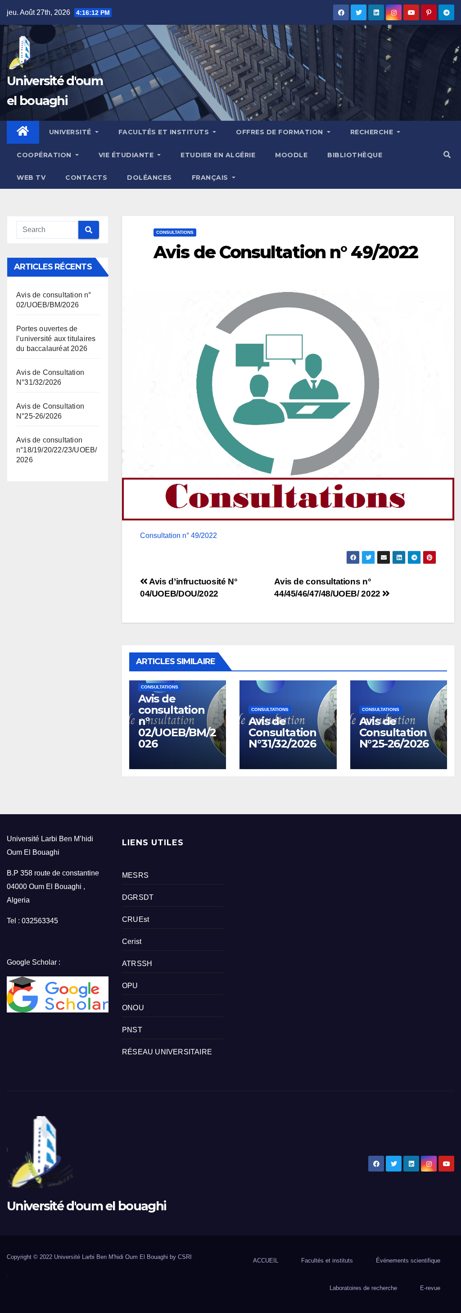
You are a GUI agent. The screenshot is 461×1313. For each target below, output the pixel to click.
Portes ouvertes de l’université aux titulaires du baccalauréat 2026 (55, 338)
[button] (447, 155)
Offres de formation (280, 132)
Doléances (149, 177)
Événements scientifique (408, 1260)
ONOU (133, 1008)
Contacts (86, 177)
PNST (132, 1030)
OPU (130, 985)
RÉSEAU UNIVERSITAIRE (167, 1052)
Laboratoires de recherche (363, 1288)
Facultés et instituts (327, 1260)
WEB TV (31, 177)
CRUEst (135, 919)
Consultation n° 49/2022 (178, 535)
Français (211, 177)
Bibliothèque (354, 155)
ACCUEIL (265, 1260)
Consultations (175, 232)
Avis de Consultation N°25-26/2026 (394, 732)
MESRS (135, 875)
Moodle (291, 155)
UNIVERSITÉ (71, 132)
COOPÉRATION (45, 155)
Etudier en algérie (218, 155)
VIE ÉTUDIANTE (127, 155)
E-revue (430, 1288)
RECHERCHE (372, 132)
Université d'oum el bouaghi (86, 1206)
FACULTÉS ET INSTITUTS (164, 132)
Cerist (131, 941)
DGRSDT (138, 897)
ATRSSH (137, 963)
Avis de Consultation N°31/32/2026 (282, 732)
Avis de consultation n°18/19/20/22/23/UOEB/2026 (56, 450)
